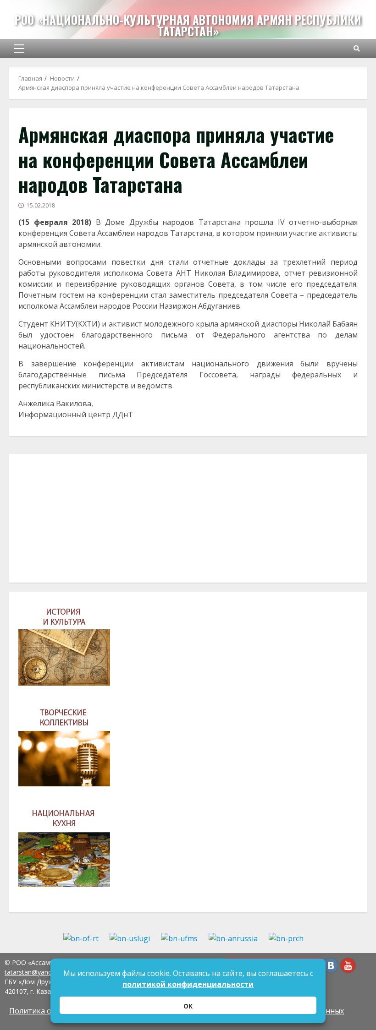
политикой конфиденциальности (188, 984)
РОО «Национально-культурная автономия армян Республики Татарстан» (188, 25)
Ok (188, 1006)
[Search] (357, 48)
